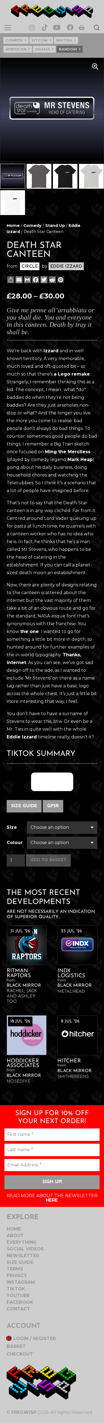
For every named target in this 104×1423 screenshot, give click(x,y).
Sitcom (39, 40)
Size (12, 827)
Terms (15, 1269)
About (15, 1235)
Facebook (20, 1302)
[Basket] (82, 28)
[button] (95, 66)
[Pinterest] (60, 279)
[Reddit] (51, 279)
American (16, 49)
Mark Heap (80, 459)
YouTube (18, 1295)
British (64, 40)
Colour (14, 842)
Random (68, 49)
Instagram (21, 1282)
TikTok (16, 1289)
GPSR (53, 806)
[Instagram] (32, 28)
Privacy (17, 1275)
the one (29, 631)
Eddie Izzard (22, 737)
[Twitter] (43, 279)
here (52, 1200)
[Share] (10, 279)
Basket (16, 1346)
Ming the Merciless (67, 451)
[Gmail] (26, 279)
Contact (18, 1308)
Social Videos (25, 1249)
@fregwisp (52, 781)
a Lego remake (72, 374)
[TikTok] (45, 28)
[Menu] (8, 28)
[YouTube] (56, 28)
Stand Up (55, 225)
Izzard (51, 350)
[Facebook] (70, 28)
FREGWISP (23, 1412)
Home (13, 225)
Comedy (14, 40)
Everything (22, 1242)
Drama (42, 49)
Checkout (20, 1354)
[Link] (52, 11)
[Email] (18, 279)
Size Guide (24, 806)
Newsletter (23, 1255)
